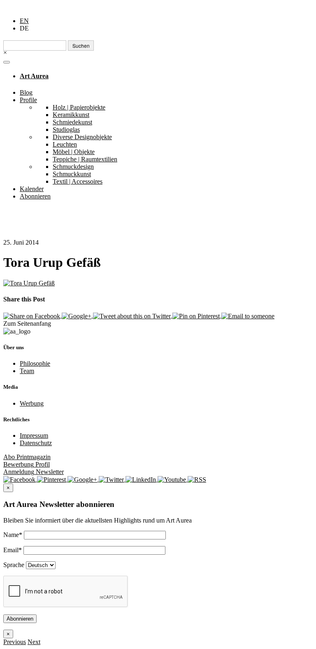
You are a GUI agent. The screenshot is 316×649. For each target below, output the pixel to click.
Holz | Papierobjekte (79, 107)
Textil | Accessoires (77, 181)
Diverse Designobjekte (82, 136)
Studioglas (66, 129)
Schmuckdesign (73, 166)
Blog (26, 92)
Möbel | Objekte (74, 151)
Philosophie (35, 363)
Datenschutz (36, 442)
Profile (28, 99)
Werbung (32, 403)
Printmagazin (27, 456)
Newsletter (33, 471)
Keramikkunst (71, 114)
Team (27, 370)
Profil (26, 464)
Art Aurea (34, 75)
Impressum (34, 435)
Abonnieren (35, 196)
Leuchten (65, 144)
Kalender (32, 188)
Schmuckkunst (72, 173)
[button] (14, 641)
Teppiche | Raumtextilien (85, 159)
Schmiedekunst (72, 122)
